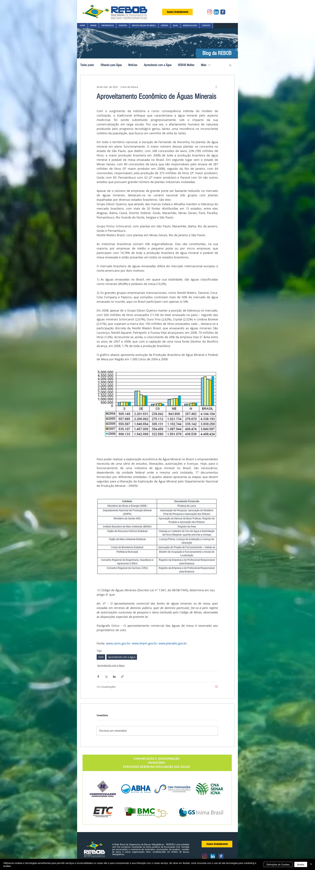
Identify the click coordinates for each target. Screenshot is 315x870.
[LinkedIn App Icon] (216, 12)
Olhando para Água (111, 65)
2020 (101, 657)
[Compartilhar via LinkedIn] (114, 676)
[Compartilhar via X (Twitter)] (106, 676)
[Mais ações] (216, 87)
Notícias (132, 65)
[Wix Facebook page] (222, 12)
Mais (203, 65)
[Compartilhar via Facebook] (98, 676)
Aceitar (300, 864)
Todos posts (87, 65)
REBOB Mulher (186, 65)
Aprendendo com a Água (157, 65)
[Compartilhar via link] (122, 676)
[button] (93, 25)
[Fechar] (311, 864)
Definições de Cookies (278, 864)
